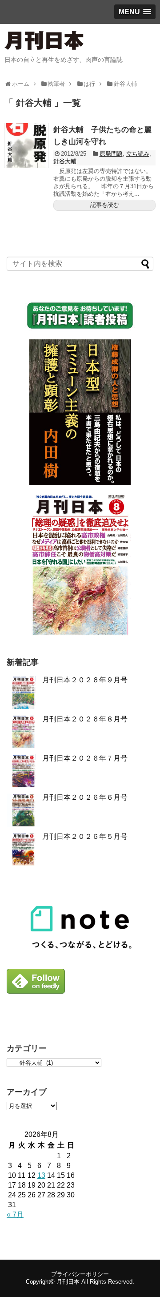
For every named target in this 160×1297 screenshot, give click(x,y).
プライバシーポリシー (80, 1274)
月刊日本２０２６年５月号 (85, 836)
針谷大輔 (64, 161)
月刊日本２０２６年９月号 (85, 680)
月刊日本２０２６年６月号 (85, 797)
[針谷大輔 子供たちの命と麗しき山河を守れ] (26, 145)
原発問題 (111, 153)
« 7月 (15, 1214)
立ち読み (137, 153)
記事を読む (104, 204)
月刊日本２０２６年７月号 (85, 758)
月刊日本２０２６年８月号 (85, 719)
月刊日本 (68, 1281)
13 (41, 1175)
